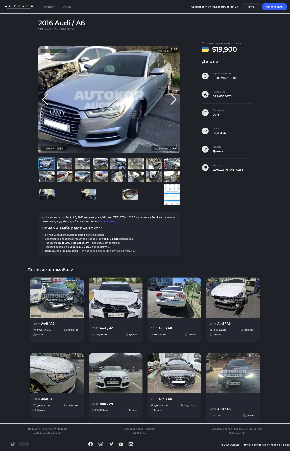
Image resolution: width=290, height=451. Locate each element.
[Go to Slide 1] (46, 163)
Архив (67, 6)
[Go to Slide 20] (171, 194)
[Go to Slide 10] (64, 176)
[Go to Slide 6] (136, 163)
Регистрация (274, 6)
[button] (109, 99)
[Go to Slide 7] (154, 163)
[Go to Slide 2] (64, 163)
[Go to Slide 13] (118, 176)
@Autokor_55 (237, 433)
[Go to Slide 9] (47, 176)
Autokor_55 (139, 433)
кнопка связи (106, 221)
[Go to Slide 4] (100, 163)
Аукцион (49, 6)
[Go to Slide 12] (100, 176)
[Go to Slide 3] (82, 163)
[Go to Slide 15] (154, 176)
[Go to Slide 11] (82, 176)
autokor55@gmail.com (47, 433)
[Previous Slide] (45, 100)
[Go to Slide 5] (118, 163)
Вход (251, 6)
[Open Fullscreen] (174, 147)
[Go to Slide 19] (130, 194)
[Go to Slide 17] (47, 194)
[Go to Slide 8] (171, 163)
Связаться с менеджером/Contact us (214, 6)
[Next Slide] (173, 100)
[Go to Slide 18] (88, 194)
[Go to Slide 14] (136, 176)
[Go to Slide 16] (171, 176)
